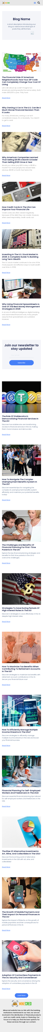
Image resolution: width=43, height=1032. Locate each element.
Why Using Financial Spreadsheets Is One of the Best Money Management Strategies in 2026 (21, 306)
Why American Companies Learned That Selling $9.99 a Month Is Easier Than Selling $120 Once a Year (20, 159)
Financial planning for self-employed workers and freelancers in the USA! (21, 791)
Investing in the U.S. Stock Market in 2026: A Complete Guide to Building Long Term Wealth (20, 257)
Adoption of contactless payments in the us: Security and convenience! (21, 976)
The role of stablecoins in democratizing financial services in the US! (20, 418)
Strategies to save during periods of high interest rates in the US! (20, 609)
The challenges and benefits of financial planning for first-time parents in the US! (19, 547)
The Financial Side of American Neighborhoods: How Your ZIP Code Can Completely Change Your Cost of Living (21, 81)
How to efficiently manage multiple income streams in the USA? (20, 730)
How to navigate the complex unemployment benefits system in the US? (19, 481)
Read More (6, 98)
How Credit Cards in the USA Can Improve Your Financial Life (19, 208)
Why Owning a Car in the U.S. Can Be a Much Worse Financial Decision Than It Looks (21, 110)
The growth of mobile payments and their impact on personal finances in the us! (21, 914)
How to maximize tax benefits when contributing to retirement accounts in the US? (21, 669)
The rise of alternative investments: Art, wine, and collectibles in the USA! (21, 852)
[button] (34, 2)
